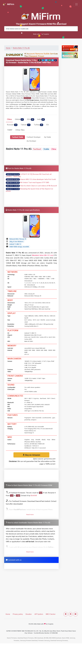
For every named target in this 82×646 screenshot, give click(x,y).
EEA (30, 119)
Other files (20, 130)
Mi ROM (46, 638)
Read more (30, 514)
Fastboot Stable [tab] (17, 137)
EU (47, 125)
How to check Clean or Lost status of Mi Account (38, 186)
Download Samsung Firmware (59, 640)
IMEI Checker (51, 614)
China (9, 119)
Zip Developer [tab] (31, 141)
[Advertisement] (31, 156)
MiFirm (10, 4)
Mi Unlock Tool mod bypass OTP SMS (34, 182)
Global (19, 119)
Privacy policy (18, 614)
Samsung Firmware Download (28, 640)
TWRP (9, 130)
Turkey (38, 125)
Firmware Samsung (44, 640)
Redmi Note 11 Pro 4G (21, 48)
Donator (29, 614)
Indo (40, 119)
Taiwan (25, 125)
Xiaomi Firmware (12, 638)
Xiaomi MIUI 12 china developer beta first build (38, 179)
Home (8, 48)
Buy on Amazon (32, 455)
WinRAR (34, 495)
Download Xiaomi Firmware (26, 638)
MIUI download (38, 638)
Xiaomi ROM (65, 638)
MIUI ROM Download (55, 638)
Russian (12, 125)
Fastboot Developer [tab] (34, 137)
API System (38, 614)
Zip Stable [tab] (47, 137)
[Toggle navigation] (76, 4)
